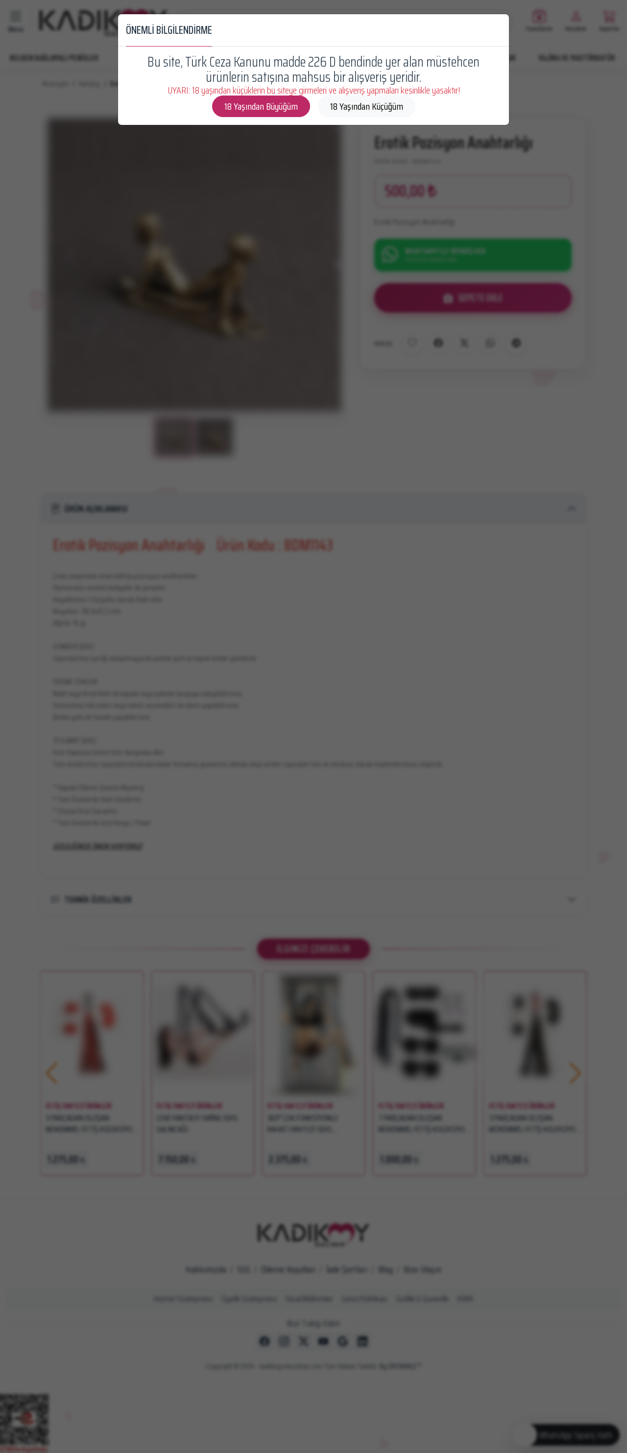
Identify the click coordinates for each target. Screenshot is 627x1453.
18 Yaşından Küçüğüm (366, 106)
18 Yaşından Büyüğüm (261, 106)
